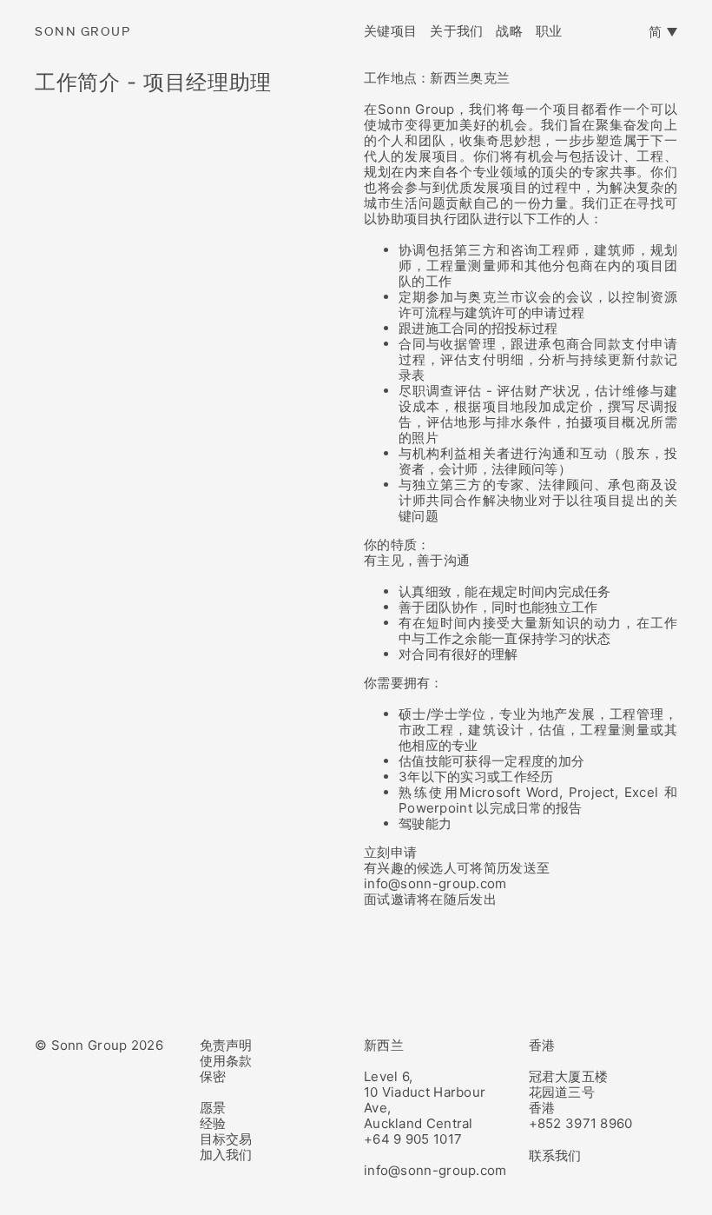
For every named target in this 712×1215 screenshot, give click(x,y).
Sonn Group (82, 31)
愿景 (213, 1107)
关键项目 (390, 31)
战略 (509, 31)
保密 (213, 1076)
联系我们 (555, 1155)
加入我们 (226, 1154)
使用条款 (226, 1060)
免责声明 (226, 1045)
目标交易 (226, 1139)
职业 (549, 31)
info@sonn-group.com (435, 1170)
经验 (213, 1123)
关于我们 (456, 31)
